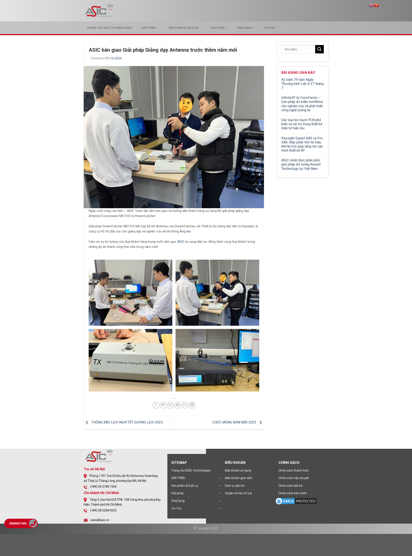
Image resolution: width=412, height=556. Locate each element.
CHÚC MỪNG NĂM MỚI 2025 (234, 422)
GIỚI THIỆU (148, 27)
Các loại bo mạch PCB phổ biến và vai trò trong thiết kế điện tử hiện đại (301, 124)
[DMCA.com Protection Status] (296, 501)
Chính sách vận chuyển (294, 478)
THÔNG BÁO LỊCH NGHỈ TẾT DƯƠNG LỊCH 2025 (127, 422)
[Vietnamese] (376, 5)
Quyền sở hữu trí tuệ (238, 493)
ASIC (180, 242)
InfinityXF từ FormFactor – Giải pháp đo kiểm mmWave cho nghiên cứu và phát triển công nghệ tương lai (302, 104)
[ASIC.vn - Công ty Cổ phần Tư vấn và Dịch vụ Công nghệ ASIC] (100, 10)
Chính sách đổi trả (291, 485)
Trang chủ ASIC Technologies (109, 27)
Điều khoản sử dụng (238, 470)
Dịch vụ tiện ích (235, 485)
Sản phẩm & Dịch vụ (183, 27)
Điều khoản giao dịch (238, 478)
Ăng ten (185, 231)
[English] (371, 5)
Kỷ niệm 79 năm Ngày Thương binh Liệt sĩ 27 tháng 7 (302, 84)
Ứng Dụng (244, 27)
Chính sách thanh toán (294, 470)
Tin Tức (269, 27)
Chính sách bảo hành (293, 493)
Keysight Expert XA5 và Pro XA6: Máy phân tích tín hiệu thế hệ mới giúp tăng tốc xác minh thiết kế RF (302, 144)
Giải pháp (218, 27)
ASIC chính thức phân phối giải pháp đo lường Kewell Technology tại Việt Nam (301, 164)
